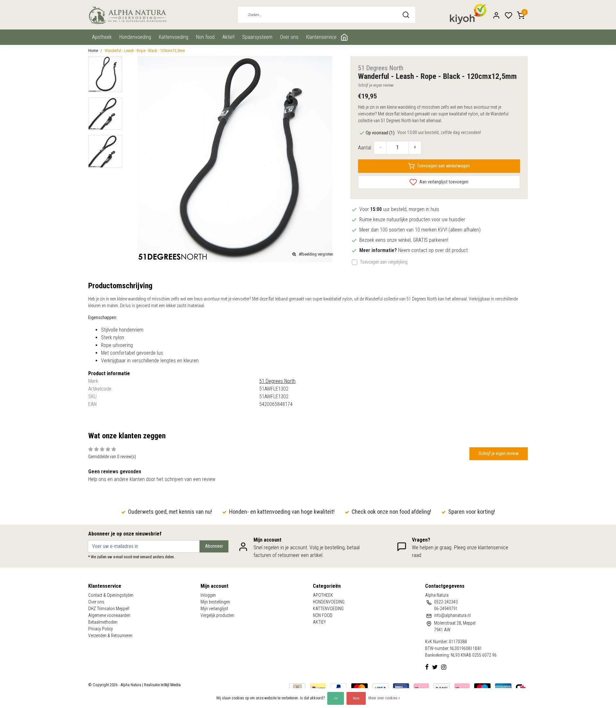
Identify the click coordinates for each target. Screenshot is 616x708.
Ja (336, 698)
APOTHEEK (102, 37)
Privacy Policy (100, 628)
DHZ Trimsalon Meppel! (108, 608)
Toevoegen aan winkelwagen (443, 166)
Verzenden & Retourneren (110, 635)
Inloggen (208, 595)
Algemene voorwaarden (109, 615)
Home (93, 50)
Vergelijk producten (217, 615)
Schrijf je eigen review (376, 85)
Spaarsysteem (257, 37)
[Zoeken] (406, 15)
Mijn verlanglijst (214, 608)
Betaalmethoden (102, 622)
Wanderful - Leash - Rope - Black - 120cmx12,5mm (145, 50)
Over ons (289, 37)
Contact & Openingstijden (110, 595)
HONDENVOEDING (135, 37)
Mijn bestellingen (215, 601)
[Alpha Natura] (127, 15)
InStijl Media (170, 684)
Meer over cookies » (384, 698)
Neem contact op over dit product (433, 250)
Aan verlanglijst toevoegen (443, 182)
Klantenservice (321, 37)
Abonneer (214, 546)
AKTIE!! (228, 37)
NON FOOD (205, 37)
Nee (356, 698)
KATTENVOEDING (173, 37)
